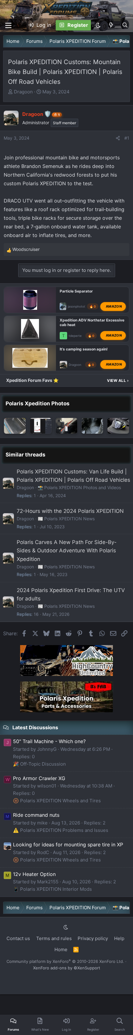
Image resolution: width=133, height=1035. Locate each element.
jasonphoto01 (78, 306)
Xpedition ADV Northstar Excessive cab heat (92, 322)
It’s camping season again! (84, 349)
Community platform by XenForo (65, 961)
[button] (98, 25)
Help (119, 938)
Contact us (18, 938)
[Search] (125, 25)
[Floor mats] (92, 426)
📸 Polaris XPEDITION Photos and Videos (79, 487)
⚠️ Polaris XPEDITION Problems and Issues (60, 830)
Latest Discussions (35, 727)
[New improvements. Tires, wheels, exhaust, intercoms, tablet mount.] (118, 426)
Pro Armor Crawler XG (39, 778)
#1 (126, 138)
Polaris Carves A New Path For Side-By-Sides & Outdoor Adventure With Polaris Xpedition (67, 550)
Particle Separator (76, 291)
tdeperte (75, 335)
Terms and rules (54, 938)
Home (60, 949)
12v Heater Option (34, 874)
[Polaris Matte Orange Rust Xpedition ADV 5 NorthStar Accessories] (66, 426)
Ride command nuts (36, 815)
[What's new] (111, 25)
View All (118, 380)
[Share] (118, 138)
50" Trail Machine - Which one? (49, 741)
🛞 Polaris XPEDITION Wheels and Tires (57, 801)
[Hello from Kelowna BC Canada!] (15, 426)
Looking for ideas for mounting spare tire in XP (68, 844)
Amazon (114, 306)
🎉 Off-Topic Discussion (39, 764)
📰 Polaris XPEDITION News (66, 518)
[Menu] (8, 25)
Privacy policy (93, 938)
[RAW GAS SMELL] (41, 426)
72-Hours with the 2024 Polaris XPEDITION (70, 511)
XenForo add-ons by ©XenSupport (66, 967)
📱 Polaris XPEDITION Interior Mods (52, 889)
